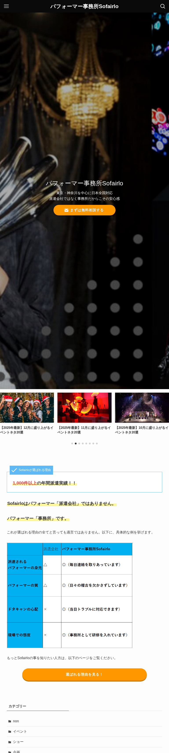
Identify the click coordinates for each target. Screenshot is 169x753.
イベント (20, 731)
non (16, 721)
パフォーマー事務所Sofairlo (84, 6)
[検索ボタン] (162, 6)
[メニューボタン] (6, 6)
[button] (72, 443)
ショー (18, 742)
